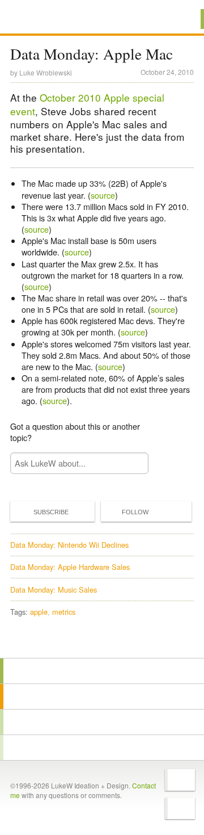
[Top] (102, 641)
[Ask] (102, 747)
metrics (63, 611)
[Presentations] (102, 722)
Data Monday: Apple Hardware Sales (70, 566)
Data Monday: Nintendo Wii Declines (69, 544)
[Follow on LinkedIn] (180, 808)
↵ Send (132, 463)
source (103, 195)
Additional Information (49, 18)
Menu (181, 19)
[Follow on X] (180, 780)
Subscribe (51, 512)
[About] (102, 670)
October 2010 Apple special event (87, 104)
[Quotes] (102, 696)
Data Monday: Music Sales (53, 589)
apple (39, 611)
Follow (135, 512)
